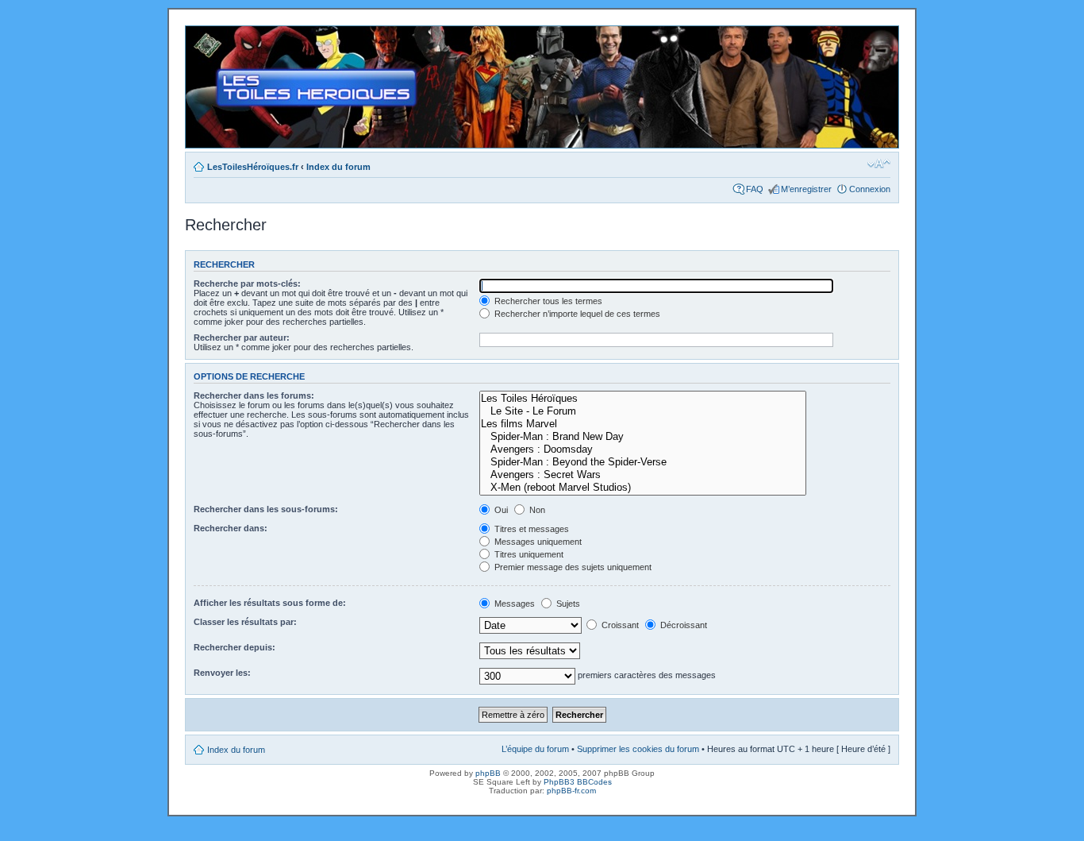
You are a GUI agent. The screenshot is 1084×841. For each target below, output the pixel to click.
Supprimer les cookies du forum (638, 749)
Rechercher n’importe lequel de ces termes (576, 313)
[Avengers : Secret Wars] (643, 475)
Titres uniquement (527, 554)
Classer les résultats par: (245, 622)
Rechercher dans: (230, 528)
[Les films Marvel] (643, 424)
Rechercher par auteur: (242, 337)
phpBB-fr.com (571, 790)
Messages (513, 603)
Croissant (619, 625)
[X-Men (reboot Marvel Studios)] (643, 487)
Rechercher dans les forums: (254, 395)
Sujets (567, 603)
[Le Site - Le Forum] (643, 411)
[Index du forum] (199, 34)
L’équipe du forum (535, 749)
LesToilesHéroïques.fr (252, 167)
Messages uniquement (537, 541)
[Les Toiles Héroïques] (643, 398)
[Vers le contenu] (542, 87)
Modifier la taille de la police (878, 163)
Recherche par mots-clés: (247, 283)
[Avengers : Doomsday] (643, 449)
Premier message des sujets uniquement (572, 567)
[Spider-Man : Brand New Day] (643, 436)
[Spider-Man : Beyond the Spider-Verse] (643, 462)
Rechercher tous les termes (547, 301)
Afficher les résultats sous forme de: (270, 603)
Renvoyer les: (222, 672)
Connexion (869, 189)
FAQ (754, 189)
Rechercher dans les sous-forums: (266, 509)
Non (536, 510)
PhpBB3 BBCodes (578, 781)
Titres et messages (530, 529)
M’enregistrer (806, 189)
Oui (500, 510)
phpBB (488, 773)
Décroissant (682, 625)
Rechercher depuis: (234, 647)
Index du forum (338, 167)
